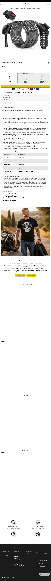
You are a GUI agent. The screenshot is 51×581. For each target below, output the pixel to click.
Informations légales (29, 552)
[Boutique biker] (25, 4)
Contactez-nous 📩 (43, 560)
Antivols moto (9, 110)
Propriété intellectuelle (8, 577)
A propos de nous (43, 566)
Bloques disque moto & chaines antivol (21, 110)
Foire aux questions (43, 569)
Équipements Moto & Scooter (36, 110)
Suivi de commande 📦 (44, 557)
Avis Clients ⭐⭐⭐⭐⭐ (44, 554)
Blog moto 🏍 (41, 563)
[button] (49, 63)
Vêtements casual (31, 275)
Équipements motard (20, 275)
